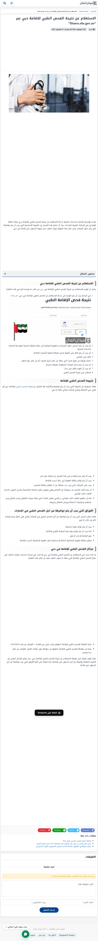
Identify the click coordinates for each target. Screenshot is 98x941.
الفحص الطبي (22, 386)
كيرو (91, 29)
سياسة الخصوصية (67, 935)
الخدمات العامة (83, 11)
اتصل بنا (52, 935)
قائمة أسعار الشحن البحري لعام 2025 (77, 841)
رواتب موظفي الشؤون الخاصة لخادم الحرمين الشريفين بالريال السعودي (63, 846)
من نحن (42, 935)
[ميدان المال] (88, 3)
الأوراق (83, 516)
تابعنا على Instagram (49, 712)
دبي (42, 289)
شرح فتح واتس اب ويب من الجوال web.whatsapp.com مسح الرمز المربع (64, 843)
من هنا (14, 295)
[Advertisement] (80, 166)
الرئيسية (93, 11)
